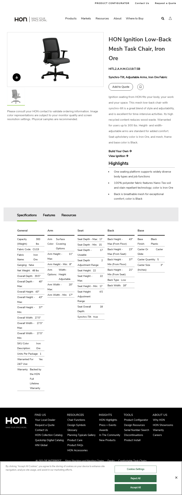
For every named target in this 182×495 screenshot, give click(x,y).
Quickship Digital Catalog (49, 440)
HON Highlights (108, 420)
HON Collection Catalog (48, 435)
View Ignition (117, 156)
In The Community (109, 435)
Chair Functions (76, 420)
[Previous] (12, 59)
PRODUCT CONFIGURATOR (112, 3)
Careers (157, 435)
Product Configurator (136, 420)
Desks (111, 461)
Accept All (135, 487)
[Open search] (162, 18)
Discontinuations (133, 435)
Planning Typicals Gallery (81, 435)
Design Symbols (76, 425)
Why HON (159, 420)
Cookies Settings (135, 469)
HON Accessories (77, 450)
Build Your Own (119, 151)
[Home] (30, 20)
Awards (103, 430)
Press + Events (107, 425)
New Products (107, 440)
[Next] (98, 59)
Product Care (74, 440)
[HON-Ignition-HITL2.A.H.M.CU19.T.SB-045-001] (55, 59)
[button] (170, 18)
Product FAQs (75, 445)
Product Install (132, 440)
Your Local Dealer (45, 420)
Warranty (158, 430)
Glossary (72, 430)
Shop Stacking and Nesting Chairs (84, 461)
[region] (91, 478)
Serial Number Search (136, 430)
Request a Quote (165, 3)
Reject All (135, 478)
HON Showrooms (163, 425)
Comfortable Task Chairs (132, 461)
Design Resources (134, 425)
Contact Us (142, 3)
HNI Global (41, 445)
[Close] (176, 477)
